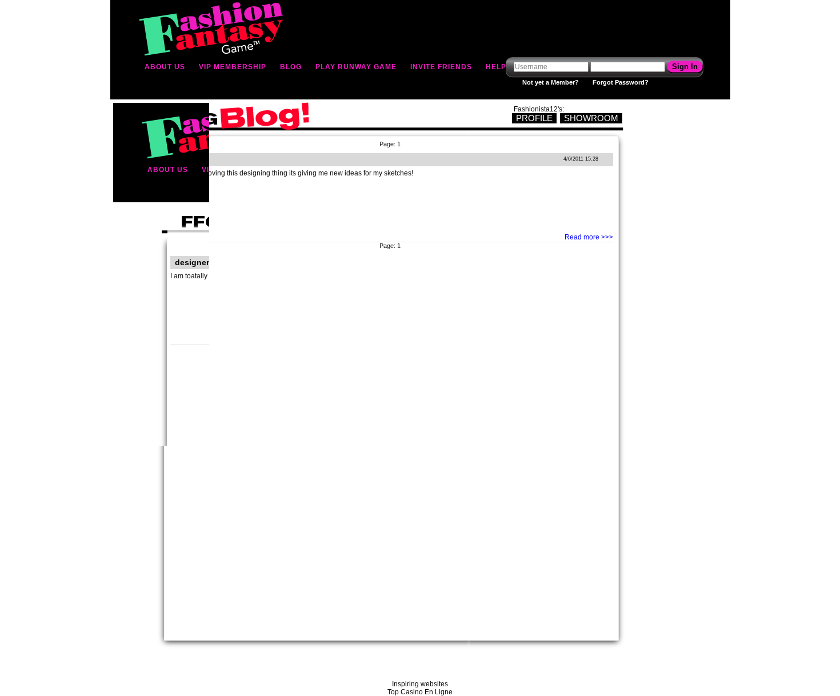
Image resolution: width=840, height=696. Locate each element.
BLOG (291, 67)
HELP (496, 67)
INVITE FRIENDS (441, 67)
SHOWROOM (591, 118)
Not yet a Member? (550, 82)
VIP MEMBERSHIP (232, 67)
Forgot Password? (621, 82)
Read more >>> (589, 237)
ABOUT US (165, 67)
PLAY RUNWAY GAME (356, 67)
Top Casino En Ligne (420, 692)
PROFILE (534, 118)
